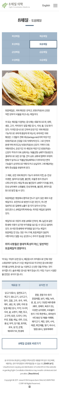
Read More (33, 373)
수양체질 (16, 60)
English (46, 5)
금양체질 (16, 52)
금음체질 (43, 52)
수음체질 (43, 60)
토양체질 (16, 44)
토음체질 (43, 44)
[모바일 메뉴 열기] (55, 5)
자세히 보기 (48, 363)
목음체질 (43, 36)
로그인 (30, 386)
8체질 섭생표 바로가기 (29, 343)
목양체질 (16, 36)
